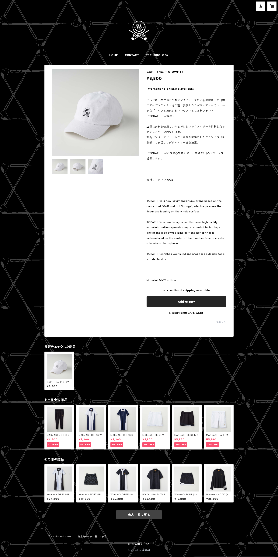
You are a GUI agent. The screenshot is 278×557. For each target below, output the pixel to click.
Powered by (135, 550)
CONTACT (132, 55)
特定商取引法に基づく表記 (92, 536)
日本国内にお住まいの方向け (186, 313)
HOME (113, 55)
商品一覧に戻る (139, 515)
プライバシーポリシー (59, 536)
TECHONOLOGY (157, 55)
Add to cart (186, 301)
